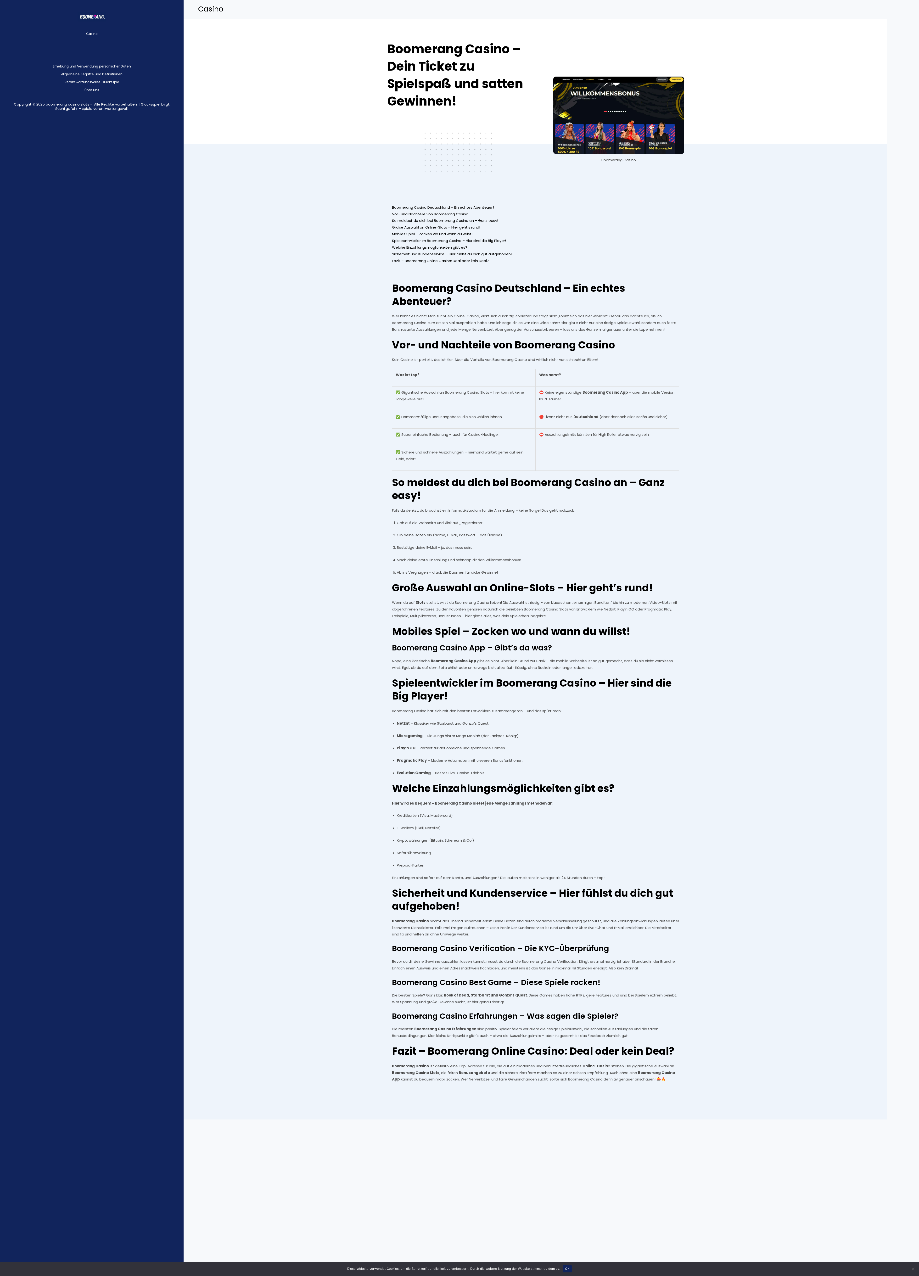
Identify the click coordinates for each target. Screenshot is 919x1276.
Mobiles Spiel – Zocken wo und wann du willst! (432, 233)
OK (567, 1268)
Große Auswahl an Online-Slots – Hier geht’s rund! (436, 227)
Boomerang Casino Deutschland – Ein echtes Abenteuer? (443, 207)
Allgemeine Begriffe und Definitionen (92, 74)
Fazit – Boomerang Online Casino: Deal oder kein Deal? (440, 260)
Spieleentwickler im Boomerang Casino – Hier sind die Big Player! (449, 240)
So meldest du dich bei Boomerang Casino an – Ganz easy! (445, 220)
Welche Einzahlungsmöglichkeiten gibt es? (429, 247)
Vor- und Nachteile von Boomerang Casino (430, 214)
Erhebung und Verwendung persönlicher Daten (92, 66)
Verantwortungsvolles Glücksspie (91, 82)
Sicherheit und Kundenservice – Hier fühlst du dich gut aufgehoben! (452, 254)
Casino (92, 33)
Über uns (91, 90)
